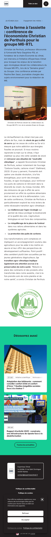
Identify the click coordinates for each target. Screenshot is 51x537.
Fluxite (32, 533)
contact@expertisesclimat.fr (28, 475)
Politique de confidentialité (32, 528)
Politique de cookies (15, 528)
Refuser (25, 513)
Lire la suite (25, 368)
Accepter (25, 520)
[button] (42, 499)
